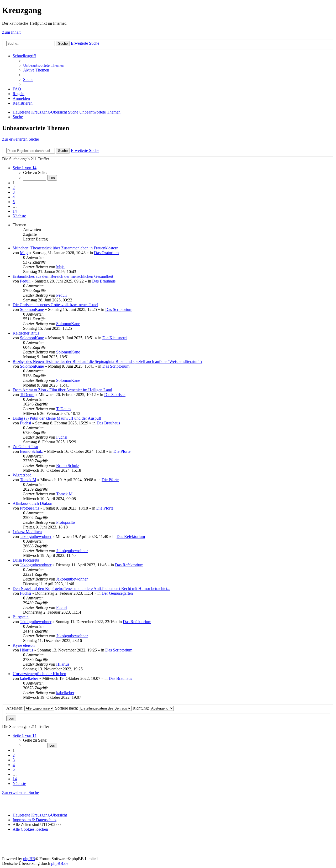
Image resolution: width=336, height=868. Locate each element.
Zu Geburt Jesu (25, 446)
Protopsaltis (29, 508)
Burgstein (21, 617)
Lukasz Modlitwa (27, 532)
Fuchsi (25, 423)
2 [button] (14, 187)
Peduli (25, 281)
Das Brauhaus (104, 281)
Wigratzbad (22, 475)
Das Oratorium (106, 252)
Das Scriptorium (118, 309)
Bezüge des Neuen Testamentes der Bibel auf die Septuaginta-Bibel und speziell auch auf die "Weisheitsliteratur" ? (107, 361)
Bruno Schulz (31, 451)
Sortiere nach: (67, 708)
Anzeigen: (15, 708)
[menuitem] (43, 65)
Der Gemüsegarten (117, 593)
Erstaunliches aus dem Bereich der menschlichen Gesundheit (63, 276)
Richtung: (141, 708)
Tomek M (28, 479)
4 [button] (14, 197)
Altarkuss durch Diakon (32, 503)
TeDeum (27, 394)
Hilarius (26, 650)
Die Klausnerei (114, 338)
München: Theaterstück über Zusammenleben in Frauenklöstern (65, 248)
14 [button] (15, 211)
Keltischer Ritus (26, 333)
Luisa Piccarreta (26, 560)
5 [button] (14, 201)
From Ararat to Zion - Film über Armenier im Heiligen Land (62, 390)
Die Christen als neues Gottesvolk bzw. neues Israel (55, 304)
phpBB (29, 858)
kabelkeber (29, 678)
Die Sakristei (114, 394)
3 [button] (14, 192)
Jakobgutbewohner (35, 536)
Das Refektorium (131, 536)
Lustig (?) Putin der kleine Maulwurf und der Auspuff (57, 418)
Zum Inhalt (11, 32)
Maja (24, 252)
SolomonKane (32, 309)
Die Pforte (121, 451)
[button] (24, 168)
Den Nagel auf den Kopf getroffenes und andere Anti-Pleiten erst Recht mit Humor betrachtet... (91, 588)
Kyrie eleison (24, 645)
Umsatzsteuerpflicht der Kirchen (39, 673)
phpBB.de (59, 863)
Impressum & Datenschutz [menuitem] (34, 820)
